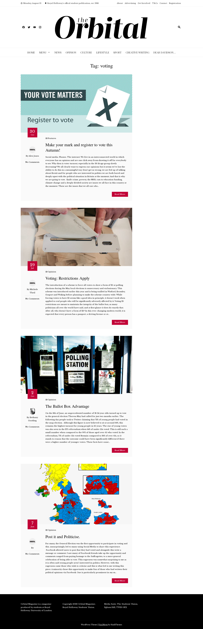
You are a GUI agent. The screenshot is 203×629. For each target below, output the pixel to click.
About (120, 3)
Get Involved (144, 3)
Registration (175, 3)
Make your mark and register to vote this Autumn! (79, 147)
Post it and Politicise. (62, 536)
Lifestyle (102, 52)
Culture (86, 52)
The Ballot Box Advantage (67, 406)
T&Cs (155, 3)
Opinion (71, 52)
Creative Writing (137, 52)
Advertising (130, 3)
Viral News (103, 625)
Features (52, 138)
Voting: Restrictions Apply (67, 278)
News (57, 52)
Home (31, 52)
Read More (120, 194)
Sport (117, 52)
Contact (163, 3)
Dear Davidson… (164, 52)
